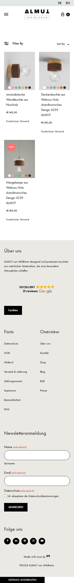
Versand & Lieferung (15, 371)
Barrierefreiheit (12, 400)
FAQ (6, 409)
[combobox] (63, 43)
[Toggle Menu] (6, 14)
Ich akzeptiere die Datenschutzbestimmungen (33, 496)
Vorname (9, 463)
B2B (42, 381)
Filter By (17, 43)
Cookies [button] (13, 310)
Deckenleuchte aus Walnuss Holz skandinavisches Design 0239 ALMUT (53, 105)
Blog (42, 371)
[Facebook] (7, 541)
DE (60, 3)
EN (68, 3)
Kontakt (44, 353)
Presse (43, 390)
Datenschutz (11, 343)
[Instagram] (33, 541)
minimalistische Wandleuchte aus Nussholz (17, 100)
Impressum (10, 390)
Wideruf (8, 362)
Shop (43, 362)
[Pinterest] (24, 541)
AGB (7, 353)
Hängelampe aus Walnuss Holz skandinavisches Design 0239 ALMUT (17, 193)
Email (14, 472)
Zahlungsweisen (13, 381)
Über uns (45, 343)
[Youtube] (42, 541)
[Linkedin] (16, 541)
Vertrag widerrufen (22, 580)
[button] (37, 289)
